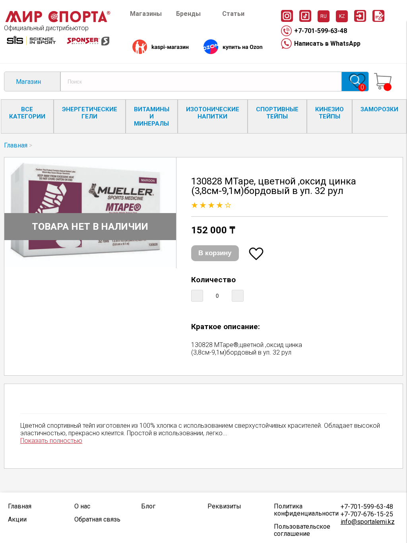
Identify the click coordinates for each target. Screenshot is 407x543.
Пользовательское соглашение (302, 530)
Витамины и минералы (151, 116)
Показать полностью (51, 440)
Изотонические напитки (212, 113)
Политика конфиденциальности (303, 510)
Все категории (27, 113)
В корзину (214, 253)
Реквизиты (224, 506)
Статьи (233, 13)
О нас (82, 506)
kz (342, 16)
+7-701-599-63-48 (320, 31)
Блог (148, 506)
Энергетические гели (89, 113)
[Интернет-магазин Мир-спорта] (57, 20)
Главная (15, 145)
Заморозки (379, 109)
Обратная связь (97, 519)
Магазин (28, 81)
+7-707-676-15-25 (367, 514)
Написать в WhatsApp (327, 44)
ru (323, 16)
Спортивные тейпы (277, 113)
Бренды (188, 13)
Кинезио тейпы (329, 113)
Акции (17, 519)
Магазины (146, 13)
